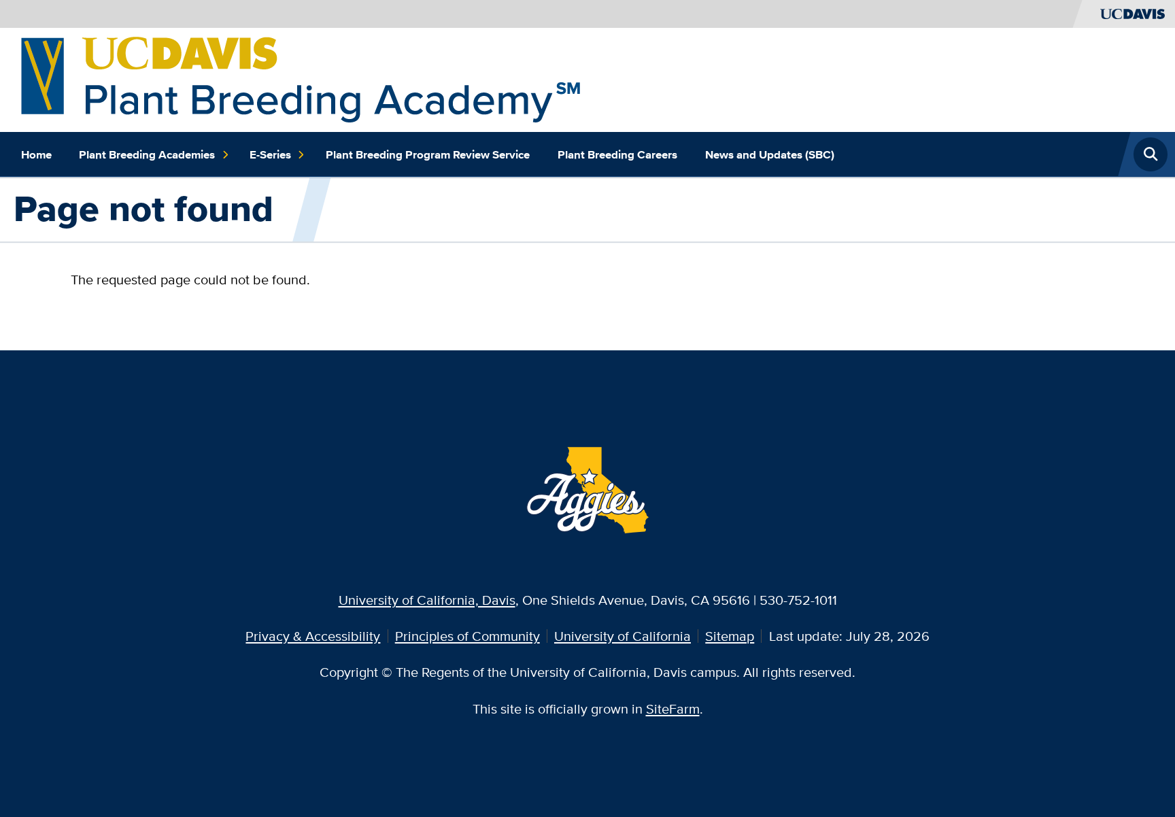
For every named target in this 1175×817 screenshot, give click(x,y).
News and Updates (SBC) (769, 154)
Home (36, 154)
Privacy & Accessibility (312, 636)
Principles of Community (467, 636)
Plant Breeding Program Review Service (428, 154)
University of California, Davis (427, 600)
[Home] (300, 78)
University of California (622, 636)
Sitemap (729, 636)
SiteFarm (673, 708)
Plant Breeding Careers (617, 154)
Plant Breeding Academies (147, 154)
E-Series (270, 154)
